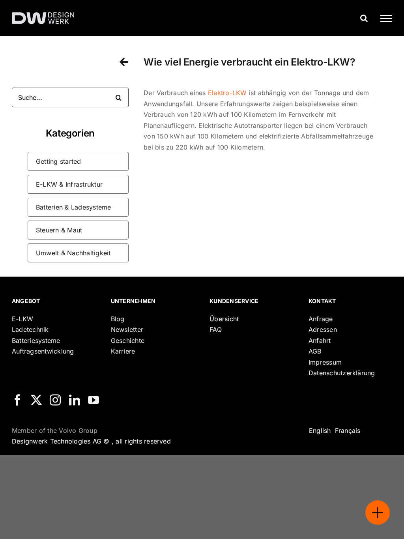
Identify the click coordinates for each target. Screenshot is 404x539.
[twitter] (36, 400)
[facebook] (17, 400)
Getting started (58, 161)
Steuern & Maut (59, 230)
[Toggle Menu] (383, 18)
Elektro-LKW (227, 93)
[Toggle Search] (364, 18)
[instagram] (55, 400)
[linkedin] (74, 400)
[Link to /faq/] (124, 62)
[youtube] (93, 400)
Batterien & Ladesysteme (73, 207)
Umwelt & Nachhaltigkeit (73, 253)
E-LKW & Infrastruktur (69, 184)
